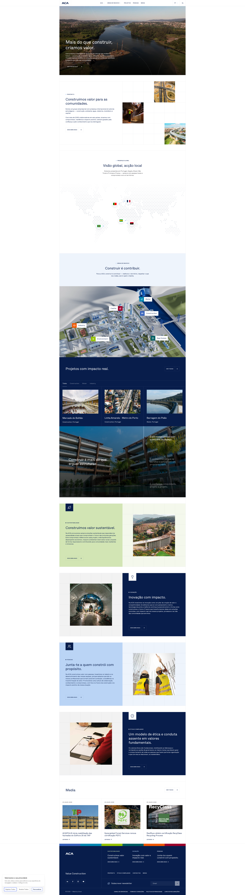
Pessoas (136, 3)
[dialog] (23, 883)
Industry (93, 383)
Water (84, 383)
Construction (74, 383)
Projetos (127, 3)
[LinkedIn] (67, 881)
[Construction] (142, 313)
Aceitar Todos (23, 889)
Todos (64, 383)
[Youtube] (83, 881)
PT (175, 3)
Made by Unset (77, 892)
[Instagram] (78, 881)
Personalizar (37, 889)
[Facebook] (73, 881)
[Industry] (74, 325)
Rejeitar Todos (10, 889)
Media (143, 3)
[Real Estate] (153, 338)
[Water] (141, 299)
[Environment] (93, 339)
